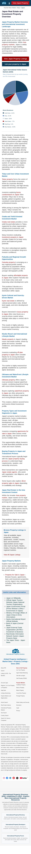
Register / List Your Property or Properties (8, 686)
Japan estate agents (9, 472)
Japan (23, 7)
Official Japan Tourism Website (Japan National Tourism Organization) (15, 602)
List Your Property (20, 670)
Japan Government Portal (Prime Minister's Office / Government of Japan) (15, 609)
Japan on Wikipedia (13, 598)
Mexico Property (20, 687)
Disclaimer (18, 705)
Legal (17, 707)
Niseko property (8, 339)
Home (14, 7)
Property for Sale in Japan (15, 575)
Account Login (4, 682)
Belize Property (20, 690)
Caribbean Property (21, 684)
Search (2, 670)
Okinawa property (8, 380)
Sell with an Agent (20, 675)
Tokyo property (7, 179)
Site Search (4, 712)
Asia (18, 7)
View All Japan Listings (12, 555)
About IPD (3, 668)
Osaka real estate (8, 222)
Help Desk (3, 690)
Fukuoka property (8, 262)
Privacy (18, 710)
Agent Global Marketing (22, 672)
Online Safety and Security (22, 702)
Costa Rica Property (21, 693)
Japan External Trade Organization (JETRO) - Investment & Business (15, 630)
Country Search (4, 715)
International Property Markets (6, 709)
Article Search (4, 702)
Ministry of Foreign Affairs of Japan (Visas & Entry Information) (16, 615)
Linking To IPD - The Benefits (6, 674)
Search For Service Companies (5, 719)
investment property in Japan (12, 237)
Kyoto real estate (8, 301)
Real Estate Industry (6, 705)
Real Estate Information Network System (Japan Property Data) (15, 636)
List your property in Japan (15, 64)
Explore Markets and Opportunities (6, 697)
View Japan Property (20, 3)
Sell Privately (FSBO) (21, 678)
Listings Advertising (5, 693)
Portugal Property (20, 695)
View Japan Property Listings (15, 59)
